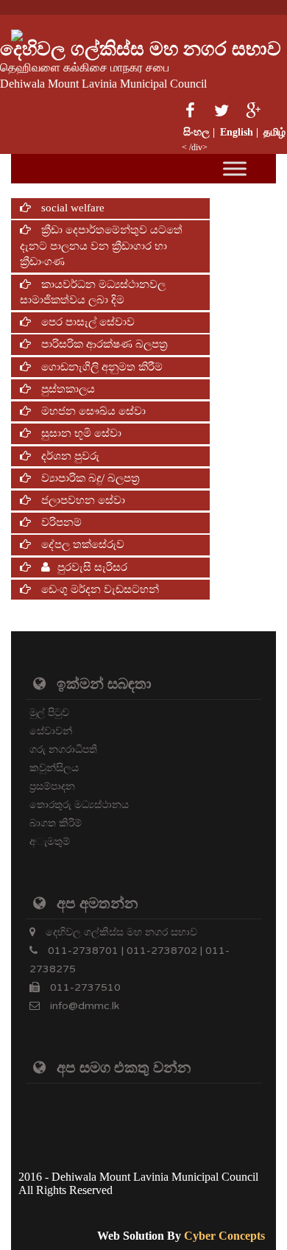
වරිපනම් (60, 522)
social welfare (71, 208)
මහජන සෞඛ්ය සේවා (92, 411)
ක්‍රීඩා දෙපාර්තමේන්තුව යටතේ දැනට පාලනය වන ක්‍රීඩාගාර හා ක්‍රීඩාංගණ (101, 245)
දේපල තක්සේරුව (81, 544)
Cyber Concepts (224, 1235)
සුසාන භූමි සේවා (79, 433)
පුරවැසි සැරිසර (92, 567)
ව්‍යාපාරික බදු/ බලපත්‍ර (89, 478)
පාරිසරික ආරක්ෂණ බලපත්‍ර (103, 344)
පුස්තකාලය (66, 389)
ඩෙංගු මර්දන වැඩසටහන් (98, 589)
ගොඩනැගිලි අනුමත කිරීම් (100, 367)
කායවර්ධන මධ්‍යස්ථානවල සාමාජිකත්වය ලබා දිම (93, 292)
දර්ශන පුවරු (68, 456)
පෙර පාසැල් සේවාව (86, 322)
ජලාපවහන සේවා (81, 500)
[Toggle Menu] (235, 169)
